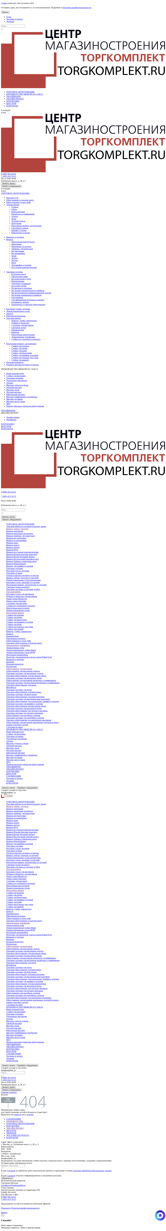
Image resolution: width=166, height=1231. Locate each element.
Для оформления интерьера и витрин (27, 300)
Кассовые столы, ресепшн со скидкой (23, 582)
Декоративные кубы (15, 648)
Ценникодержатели (14, 362)
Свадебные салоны (19, 228)
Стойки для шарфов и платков (24, 355)
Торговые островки (14, 378)
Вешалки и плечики (15, 237)
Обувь (14, 209)
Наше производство (15, 373)
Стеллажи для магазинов (22, 325)
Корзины (15, 332)
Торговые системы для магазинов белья (23, 708)
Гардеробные (17, 297)
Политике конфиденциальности (77, 7)
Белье (13, 219)
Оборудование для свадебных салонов (23, 715)
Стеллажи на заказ (14, 727)
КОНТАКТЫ (12, 106)
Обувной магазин (14, 387)
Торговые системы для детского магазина (24, 713)
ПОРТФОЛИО (12, 101)
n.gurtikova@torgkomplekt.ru (13, 1185)
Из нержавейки (18, 253)
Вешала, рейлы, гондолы (17, 529)
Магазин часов (12, 390)
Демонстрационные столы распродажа (23, 580)
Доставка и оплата (14, 19)
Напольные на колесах (21, 246)
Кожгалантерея (18, 212)
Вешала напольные (14, 531)
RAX (13, 263)
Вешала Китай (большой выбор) (20, 557)
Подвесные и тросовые (21, 288)
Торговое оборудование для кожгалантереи (25, 697)
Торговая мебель (13, 318)
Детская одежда (18, 221)
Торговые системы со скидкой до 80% (23, 589)
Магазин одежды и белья (17, 385)
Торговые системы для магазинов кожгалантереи (28, 699)
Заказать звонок (8, 183)
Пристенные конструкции (23, 242)
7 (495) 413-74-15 (8, 176)
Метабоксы (11, 687)
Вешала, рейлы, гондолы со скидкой (22, 578)
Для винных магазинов (16, 380)
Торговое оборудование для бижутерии (23, 692)
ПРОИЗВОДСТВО (14, 1121)
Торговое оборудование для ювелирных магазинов (28, 720)
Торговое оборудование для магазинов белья (26, 706)
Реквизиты (6, 1208)
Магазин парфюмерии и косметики (21, 397)
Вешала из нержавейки (16, 540)
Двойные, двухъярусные (22, 249)
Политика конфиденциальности (25, 1208)
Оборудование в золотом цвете (20, 200)
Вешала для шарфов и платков (19, 566)
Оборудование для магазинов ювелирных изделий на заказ (32, 722)
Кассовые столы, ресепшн (17, 571)
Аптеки (9, 383)
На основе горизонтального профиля (27, 290)
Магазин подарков (14, 399)
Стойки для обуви (19, 348)
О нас (8, 17)
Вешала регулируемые (16, 538)
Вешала (9, 239)
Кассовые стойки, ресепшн (18, 309)
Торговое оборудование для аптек (21, 685)
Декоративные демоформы (23, 337)
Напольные (16, 244)
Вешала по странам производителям (22, 552)
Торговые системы (14, 272)
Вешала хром (12, 543)
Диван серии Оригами (16, 601)
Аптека (14, 216)
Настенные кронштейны (17, 655)
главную (17, 1114)
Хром (13, 256)
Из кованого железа (20, 302)
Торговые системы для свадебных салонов (25, 718)
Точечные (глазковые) (21, 283)
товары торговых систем (17, 725)
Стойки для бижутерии (21, 353)
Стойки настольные (20, 346)
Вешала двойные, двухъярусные (20, 536)
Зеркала (9, 314)
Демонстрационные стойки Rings (21, 650)
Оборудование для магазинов (19, 669)
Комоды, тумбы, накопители (24, 321)
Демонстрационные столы (18, 311)
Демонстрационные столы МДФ (20, 652)
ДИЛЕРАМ (11, 1133)
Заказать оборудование (11, 186)
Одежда (14, 207)
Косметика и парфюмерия (22, 214)
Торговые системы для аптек (19, 690)
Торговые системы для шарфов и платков (24, 704)
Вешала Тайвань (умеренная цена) (21, 561)
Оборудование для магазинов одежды (23, 671)
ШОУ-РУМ (11, 103)
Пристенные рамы (19, 276)
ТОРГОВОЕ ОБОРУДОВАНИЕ (20, 92)
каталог (30, 1114)
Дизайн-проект (13, 417)
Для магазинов (12, 205)
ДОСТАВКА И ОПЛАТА (17, 1135)
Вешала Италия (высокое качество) (21, 554)
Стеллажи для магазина (16, 603)
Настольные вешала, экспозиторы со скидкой (26, 585)
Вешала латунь (12, 547)
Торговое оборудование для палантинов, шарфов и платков (32, 701)
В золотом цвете (18, 274)
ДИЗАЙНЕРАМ (13, 96)
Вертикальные (17, 281)
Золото (14, 258)
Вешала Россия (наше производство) (22, 559)
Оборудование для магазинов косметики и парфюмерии (31, 680)
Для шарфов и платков (21, 265)
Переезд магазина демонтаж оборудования (25, 406)
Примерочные (17, 330)
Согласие (11, 1171)
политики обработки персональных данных (92, 1171)
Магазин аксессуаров (15, 401)
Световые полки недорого (18, 587)
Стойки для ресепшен (16, 376)
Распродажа (11, 666)
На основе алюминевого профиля (26, 295)
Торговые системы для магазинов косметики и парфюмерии (33, 683)
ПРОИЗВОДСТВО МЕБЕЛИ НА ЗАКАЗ (24, 94)
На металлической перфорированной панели (31, 293)
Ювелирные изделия (20, 233)
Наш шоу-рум (12, 198)
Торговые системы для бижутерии (21, 694)
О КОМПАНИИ (13, 776)
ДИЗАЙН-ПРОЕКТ (15, 99)
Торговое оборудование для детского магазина (26, 711)
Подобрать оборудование (27, 788)
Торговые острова (14, 573)
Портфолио (11, 420)
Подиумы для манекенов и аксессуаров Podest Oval (29, 657)
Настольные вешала (15, 613)
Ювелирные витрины (15, 316)
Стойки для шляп (19, 351)
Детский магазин (13, 392)
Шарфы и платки (19, 230)
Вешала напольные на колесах (19, 533)
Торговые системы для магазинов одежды (24, 673)
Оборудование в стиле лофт (18, 202)
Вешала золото (12, 545)
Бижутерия (16, 223)
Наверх (4, 1212)
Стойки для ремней (20, 360)
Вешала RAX (12, 550)
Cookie (4, 3)
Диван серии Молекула (16, 599)
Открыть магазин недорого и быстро (22, 365)
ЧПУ (8, 404)
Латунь (14, 260)
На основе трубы (18, 286)
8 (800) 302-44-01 (8, 174)
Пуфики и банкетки (20, 323)
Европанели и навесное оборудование (28, 304)
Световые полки (18, 328)
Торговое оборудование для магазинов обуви (26, 676)
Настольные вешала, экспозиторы (26, 226)
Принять (5, 12)
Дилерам (10, 21)
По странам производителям (24, 267)
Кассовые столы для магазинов (20, 594)
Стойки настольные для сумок (24, 358)
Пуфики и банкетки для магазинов (21, 596)
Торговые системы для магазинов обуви (24, 678)
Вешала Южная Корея (16, 564)
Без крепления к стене (21, 279)
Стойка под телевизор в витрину (26, 339)
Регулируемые (17, 251)
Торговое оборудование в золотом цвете (24, 643)
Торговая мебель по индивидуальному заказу (26, 526)
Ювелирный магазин (15, 394)
